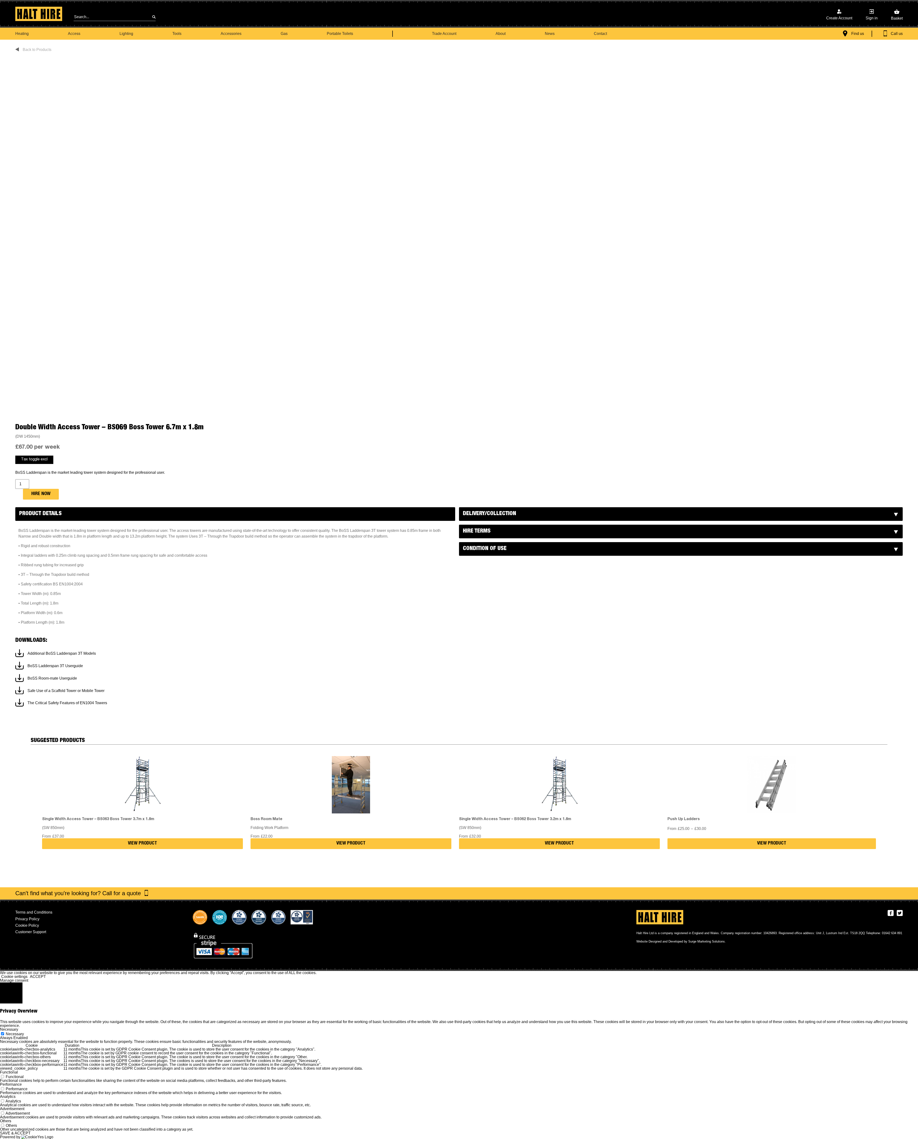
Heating (22, 34)
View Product (142, 843)
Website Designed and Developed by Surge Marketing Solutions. (681, 941)
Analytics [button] (8, 1097)
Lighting (126, 34)
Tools (176, 34)
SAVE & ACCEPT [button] (15, 1133)
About (501, 34)
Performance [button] (11, 1084)
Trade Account (444, 34)
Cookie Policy (27, 925)
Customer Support (30, 932)
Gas (284, 34)
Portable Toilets (340, 34)
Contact (600, 34)
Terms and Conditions (33, 912)
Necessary (15, 1034)
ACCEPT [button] (38, 977)
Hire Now (40, 494)
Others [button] (5, 1121)
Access (74, 34)
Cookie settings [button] (14, 977)
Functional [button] (9, 1072)
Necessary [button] (9, 1029)
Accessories (231, 34)
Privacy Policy (27, 919)
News (550, 34)
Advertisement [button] (12, 1109)
